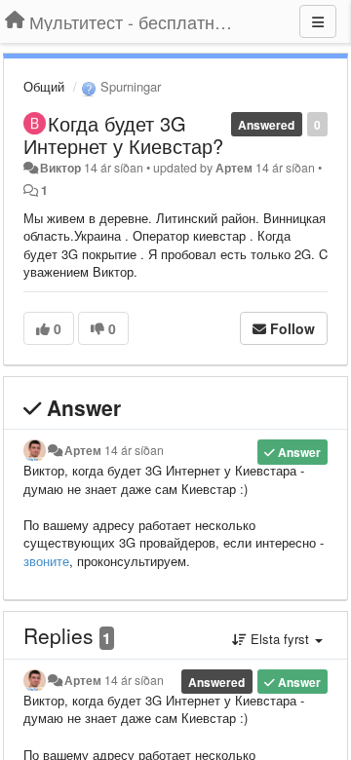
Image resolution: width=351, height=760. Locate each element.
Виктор (60, 167)
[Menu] (317, 21)
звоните (46, 560)
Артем (234, 167)
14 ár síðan (134, 450)
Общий (43, 86)
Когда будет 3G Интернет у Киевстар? (123, 134)
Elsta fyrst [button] (280, 638)
